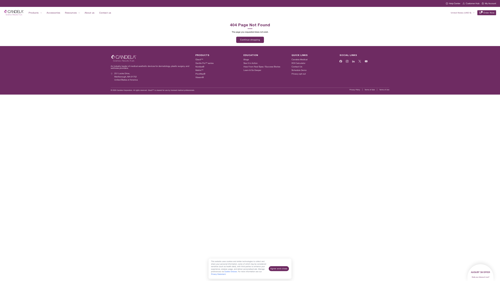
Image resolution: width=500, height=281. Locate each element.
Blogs (246, 59)
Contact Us (297, 66)
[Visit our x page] (360, 61)
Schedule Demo (299, 70)
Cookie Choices (230, 271)
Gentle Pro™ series (204, 63)
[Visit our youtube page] (366, 61)
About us (90, 12)
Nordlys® (199, 66)
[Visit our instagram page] (347, 61)
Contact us (105, 12)
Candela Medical (300, 59)
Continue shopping (250, 40)
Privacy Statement (218, 274)
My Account (490, 3)
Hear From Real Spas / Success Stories (261, 66)
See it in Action (250, 63)
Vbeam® (199, 77)
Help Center (454, 3)
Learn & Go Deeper (252, 70)
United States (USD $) (461, 13)
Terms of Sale (370, 90)
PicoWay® (200, 74)
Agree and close (278, 268)
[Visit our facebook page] (341, 61)
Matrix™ (199, 70)
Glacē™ (199, 59)
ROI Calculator (298, 63)
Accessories (53, 12)
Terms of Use (384, 90)
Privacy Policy (354, 90)
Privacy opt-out (299, 74)
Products (34, 12)
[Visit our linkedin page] (353, 61)
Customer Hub (472, 3)
